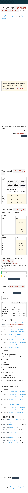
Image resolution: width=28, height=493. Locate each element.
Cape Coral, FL (10, 422)
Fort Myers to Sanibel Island (16, 329)
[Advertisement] (14, 34)
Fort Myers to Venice (14, 404)
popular (22, 17)
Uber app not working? (15, 487)
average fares (22, 15)
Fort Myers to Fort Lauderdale (16, 339)
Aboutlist (3, 2)
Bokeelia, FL (9, 437)
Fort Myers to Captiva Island (16, 412)
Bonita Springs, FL (11, 443)
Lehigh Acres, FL (10, 430)
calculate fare (14, 17)
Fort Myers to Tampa (14, 402)
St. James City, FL (10, 432)
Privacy (9, 489)
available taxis (6, 17)
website (9, 293)
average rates (5, 15)
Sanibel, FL (9, 435)
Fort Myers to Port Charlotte (16, 399)
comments (4, 19)
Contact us (16, 489)
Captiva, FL (9, 440)
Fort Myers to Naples (14, 345)
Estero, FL (8, 427)
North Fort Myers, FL (11, 419)
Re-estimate (5, 130)
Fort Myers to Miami (14, 347)
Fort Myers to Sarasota (15, 389)
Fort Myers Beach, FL (11, 424)
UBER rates (14, 15)
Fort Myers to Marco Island (15, 334)
